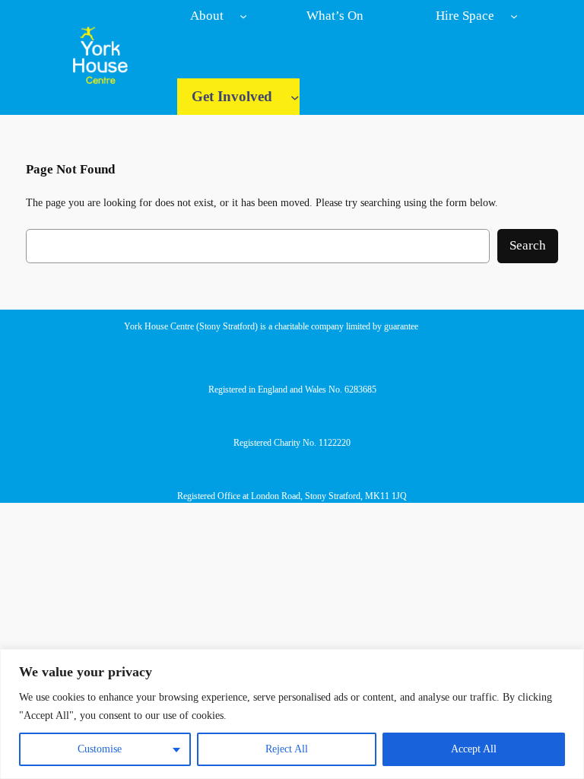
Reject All (286, 749)
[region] (292, 714)
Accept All (474, 749)
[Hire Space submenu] (514, 16)
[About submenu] (243, 16)
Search (527, 245)
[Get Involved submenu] (295, 97)
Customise (100, 749)
